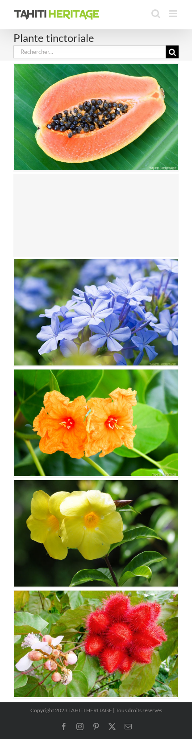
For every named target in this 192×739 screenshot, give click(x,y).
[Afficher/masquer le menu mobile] (174, 13)
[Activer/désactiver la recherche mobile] (155, 13)
